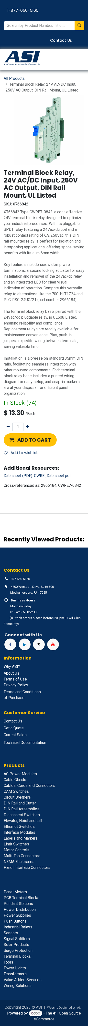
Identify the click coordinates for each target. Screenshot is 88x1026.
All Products (14, 78)
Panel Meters (15, 892)
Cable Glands (15, 779)
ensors (11, 933)
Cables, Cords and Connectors (29, 785)
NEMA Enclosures (19, 861)
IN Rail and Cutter (20, 803)
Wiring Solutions (18, 985)
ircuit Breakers (17, 797)
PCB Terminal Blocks (21, 897)
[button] (30, 440)
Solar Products (16, 944)
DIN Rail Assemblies (21, 809)
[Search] (79, 25)
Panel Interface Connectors (27, 867)
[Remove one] (8, 427)
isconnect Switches (22, 815)
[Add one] (27, 427)
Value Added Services (23, 979)
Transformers (15, 974)
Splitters (17, 938)
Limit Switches (16, 844)
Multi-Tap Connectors (22, 855)
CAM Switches (16, 791)
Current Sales (15, 734)
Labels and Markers (21, 838)
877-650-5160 (20, 579)
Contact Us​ (61, 40)
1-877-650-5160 (22, 10)
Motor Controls (16, 850)
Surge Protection (18, 950)
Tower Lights (15, 968)
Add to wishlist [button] (24, 453)
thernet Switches (19, 826)
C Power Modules (20, 774)
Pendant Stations (18, 903)
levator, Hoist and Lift (23, 820)
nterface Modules (19, 832)
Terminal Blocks (17, 956)
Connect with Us (23, 635)
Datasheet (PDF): (37, 475)
